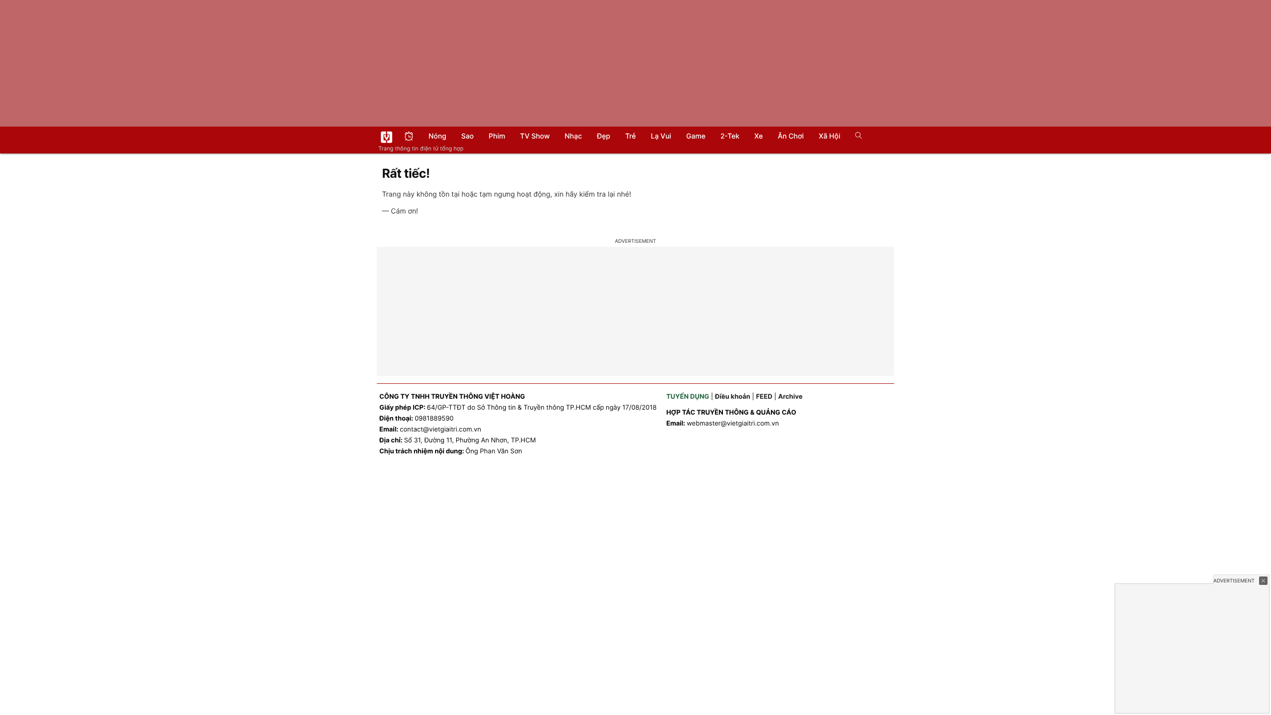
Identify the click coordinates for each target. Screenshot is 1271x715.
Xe (758, 136)
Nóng (437, 136)
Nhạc (573, 136)
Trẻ (630, 136)
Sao (467, 136)
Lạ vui (661, 136)
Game (696, 136)
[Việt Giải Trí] (386, 137)
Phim (497, 136)
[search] (855, 136)
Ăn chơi (790, 136)
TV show (535, 136)
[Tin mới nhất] (409, 137)
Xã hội (829, 136)
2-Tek (729, 136)
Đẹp (603, 136)
